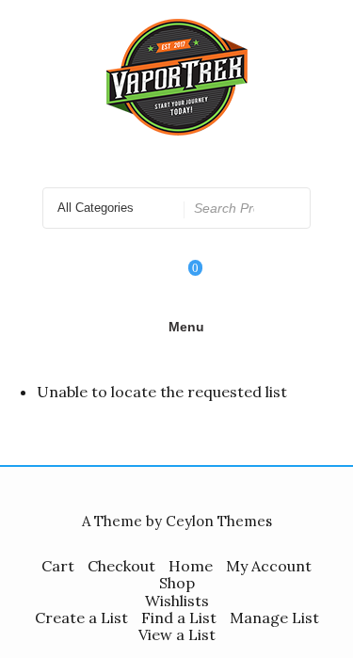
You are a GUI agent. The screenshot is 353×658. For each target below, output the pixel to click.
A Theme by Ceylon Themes (177, 521)
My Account (269, 565)
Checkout (121, 565)
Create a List (81, 617)
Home (190, 565)
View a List (177, 634)
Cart (57, 565)
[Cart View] (182, 280)
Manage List (274, 617)
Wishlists (177, 600)
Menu (186, 326)
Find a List (179, 617)
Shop (177, 582)
